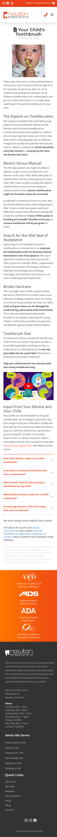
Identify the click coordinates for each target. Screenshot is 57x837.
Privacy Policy (38, 831)
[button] (51, 14)
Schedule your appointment (18, 445)
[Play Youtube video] (28, 386)
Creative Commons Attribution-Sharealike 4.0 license (24, 534)
